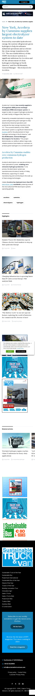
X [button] (31, 343)
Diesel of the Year (7, 583)
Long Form (16, 321)
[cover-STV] (17, 396)
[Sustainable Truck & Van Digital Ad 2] (17, 14)
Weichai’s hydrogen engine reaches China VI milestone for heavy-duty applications (15, 453)
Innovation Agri (7, 591)
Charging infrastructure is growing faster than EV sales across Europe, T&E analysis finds (17, 278)
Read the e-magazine (17, 647)
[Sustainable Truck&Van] (4, 2)
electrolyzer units (7, 184)
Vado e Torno (6, 593)
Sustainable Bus (7, 575)
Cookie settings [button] (21, 351)
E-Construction (7, 606)
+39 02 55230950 (9, 664)
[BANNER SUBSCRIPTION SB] (14, 530)
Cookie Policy (22, 672)
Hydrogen (22, 459)
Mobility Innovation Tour (10, 588)
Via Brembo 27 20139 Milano (13, 660)
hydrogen (20, 203)
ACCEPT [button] (10, 351)
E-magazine (24, 2)
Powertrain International (10, 578)
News (14, 248)
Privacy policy (12, 672)
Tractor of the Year (8, 586)
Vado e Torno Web (8, 596)
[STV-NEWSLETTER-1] (17, 367)
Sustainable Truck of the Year (11, 573)
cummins (17, 197)
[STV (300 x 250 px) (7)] (14, 487)
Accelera (4, 132)
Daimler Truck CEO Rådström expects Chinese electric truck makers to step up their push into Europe (17, 242)
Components (16, 459)
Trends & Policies (17, 285)
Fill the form (17, 627)
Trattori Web (6, 601)
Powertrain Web (7, 599)
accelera (6, 197)
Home (3, 21)
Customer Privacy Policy (17, 675)
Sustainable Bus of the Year (11, 580)
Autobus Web (6, 604)
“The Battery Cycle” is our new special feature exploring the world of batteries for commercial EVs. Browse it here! (16, 315)
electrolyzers (7, 203)
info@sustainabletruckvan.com (14, 667)
